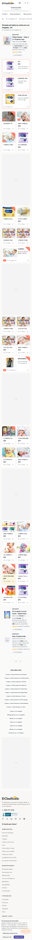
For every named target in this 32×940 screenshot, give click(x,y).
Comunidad (5, 899)
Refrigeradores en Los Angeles (16, 715)
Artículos (4, 905)
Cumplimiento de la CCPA (9, 857)
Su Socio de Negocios (8, 878)
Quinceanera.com (7, 872)
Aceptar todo (19, 937)
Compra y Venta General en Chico (16, 707)
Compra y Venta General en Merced (16, 685)
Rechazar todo (7, 937)
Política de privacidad (8, 851)
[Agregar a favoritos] (28, 73)
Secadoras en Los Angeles (16, 733)
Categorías (5, 908)
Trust (3, 845)
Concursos (5, 902)
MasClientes (5, 881)
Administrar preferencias (10, 933)
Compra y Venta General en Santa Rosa (16, 689)
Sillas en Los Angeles (16, 722)
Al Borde (4, 887)
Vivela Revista (6, 891)
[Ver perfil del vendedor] (5, 359)
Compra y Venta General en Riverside (16, 674)
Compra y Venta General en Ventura (16, 681)
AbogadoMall (6, 884)
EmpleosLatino (6, 875)
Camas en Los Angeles (16, 725)
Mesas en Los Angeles (16, 718)
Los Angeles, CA (12, 19)
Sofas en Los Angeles (16, 711)
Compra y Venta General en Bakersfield (16, 692)
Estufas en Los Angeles (16, 729)
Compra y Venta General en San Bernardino (16, 678)
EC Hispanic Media (7, 869)
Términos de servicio (8, 842)
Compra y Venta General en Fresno (16, 696)
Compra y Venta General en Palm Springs (16, 699)
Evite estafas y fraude (8, 848)
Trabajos (4, 839)
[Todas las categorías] (20, 3)
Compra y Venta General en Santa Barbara (16, 703)
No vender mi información (9, 860)
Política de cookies (7, 854)
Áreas (3, 912)
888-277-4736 (9, 810)
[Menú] (26, 3)
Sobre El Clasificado (7, 832)
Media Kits (5, 836)
